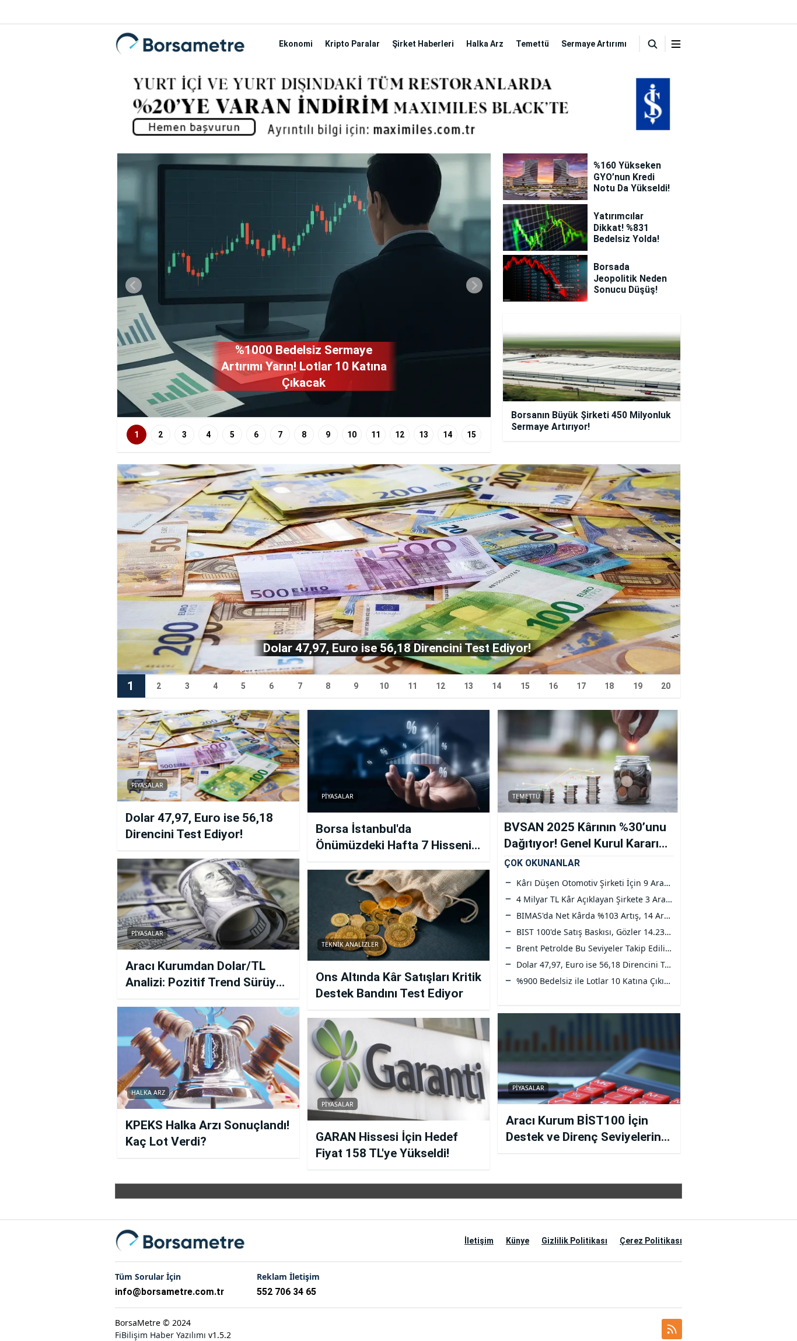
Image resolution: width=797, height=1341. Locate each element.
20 (665, 686)
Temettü (532, 43)
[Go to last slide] (133, 285)
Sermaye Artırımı (594, 43)
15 (471, 434)
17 (581, 686)
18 (609, 686)
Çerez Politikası (651, 1240)
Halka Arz (485, 43)
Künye (517, 1240)
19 (637, 686)
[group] (304, 285)
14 (447, 434)
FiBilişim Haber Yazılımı (160, 1334)
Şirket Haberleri (423, 43)
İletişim (479, 1240)
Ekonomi (296, 43)
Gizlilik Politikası (574, 1240)
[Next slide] (474, 285)
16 (553, 686)
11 (375, 434)
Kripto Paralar (352, 43)
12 (399, 434)
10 (351, 434)
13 (423, 434)
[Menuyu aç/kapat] (676, 44)
